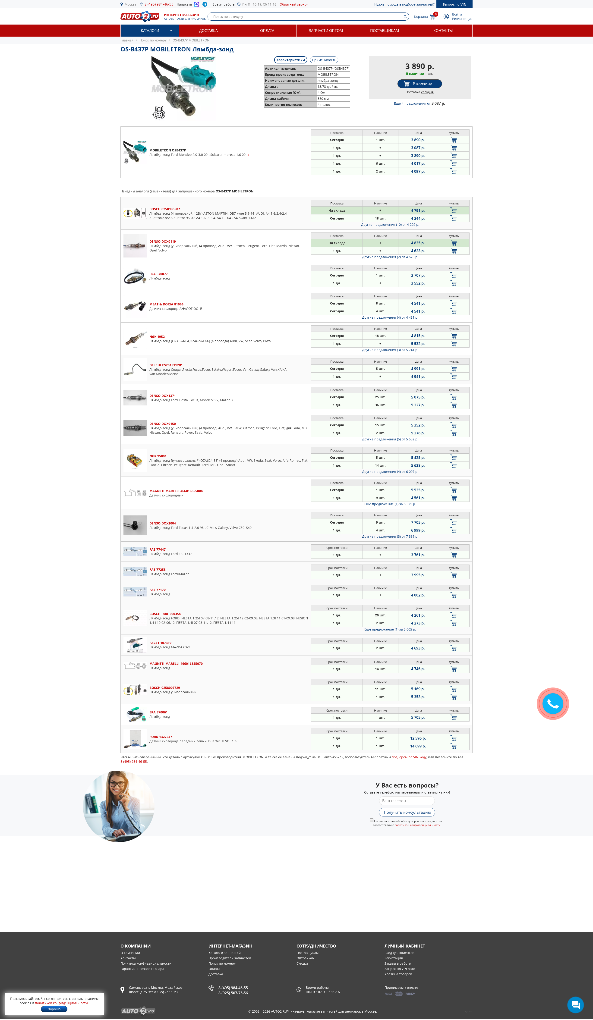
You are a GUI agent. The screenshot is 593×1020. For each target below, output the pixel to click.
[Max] (196, 5)
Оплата (267, 30)
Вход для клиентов (399, 953)
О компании (130, 953)
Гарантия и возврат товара (142, 969)
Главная (126, 40)
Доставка (208, 30)
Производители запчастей (229, 958)
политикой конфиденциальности (417, 825)
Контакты (443, 30)
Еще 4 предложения (419, 103)
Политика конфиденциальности (145, 963)
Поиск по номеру (222, 963)
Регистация (394, 958)
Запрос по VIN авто (400, 969)
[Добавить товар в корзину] (453, 140)
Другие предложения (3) (390, 350)
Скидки (302, 963)
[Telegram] (205, 5)
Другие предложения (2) (390, 257)
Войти (457, 14)
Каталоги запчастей (224, 953)
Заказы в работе (398, 963)
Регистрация (462, 18)
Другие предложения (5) (390, 439)
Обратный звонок (294, 4)
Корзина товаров (398, 974)
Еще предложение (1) (390, 504)
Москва (130, 4)
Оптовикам (305, 958)
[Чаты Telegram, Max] (576, 1005)
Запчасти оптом (326, 30)
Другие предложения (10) (390, 224)
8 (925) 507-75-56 (233, 992)
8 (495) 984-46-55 (159, 4)
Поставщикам (384, 30)
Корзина (421, 16)
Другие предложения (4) (390, 317)
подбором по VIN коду (409, 757)
